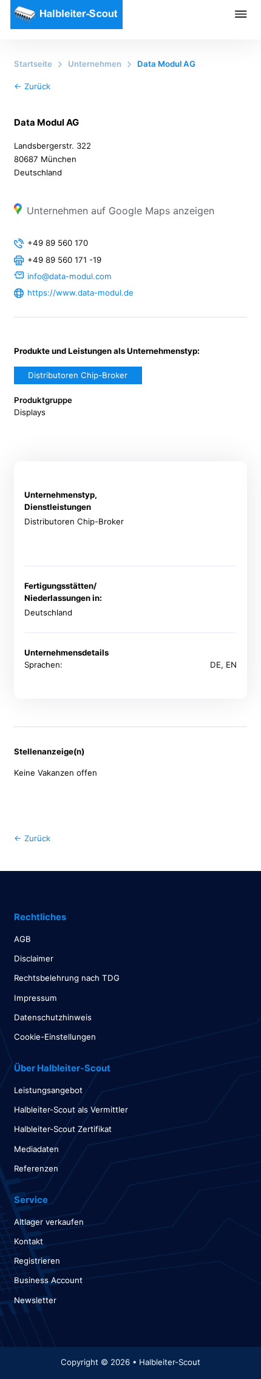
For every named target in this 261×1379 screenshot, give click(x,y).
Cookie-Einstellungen (55, 1037)
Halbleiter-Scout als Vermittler (71, 1109)
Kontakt (28, 1241)
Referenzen (36, 1168)
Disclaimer (33, 958)
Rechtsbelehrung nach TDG (67, 978)
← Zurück (32, 86)
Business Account (48, 1280)
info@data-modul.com (69, 276)
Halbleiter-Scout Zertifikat (63, 1129)
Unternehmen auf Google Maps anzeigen (120, 211)
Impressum (35, 998)
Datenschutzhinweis (53, 1017)
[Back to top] (218, 1342)
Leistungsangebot (48, 1090)
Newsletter (35, 1300)
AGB (22, 939)
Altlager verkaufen (49, 1222)
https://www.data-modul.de (80, 292)
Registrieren (37, 1260)
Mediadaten (36, 1149)
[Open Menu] (248, 14)
